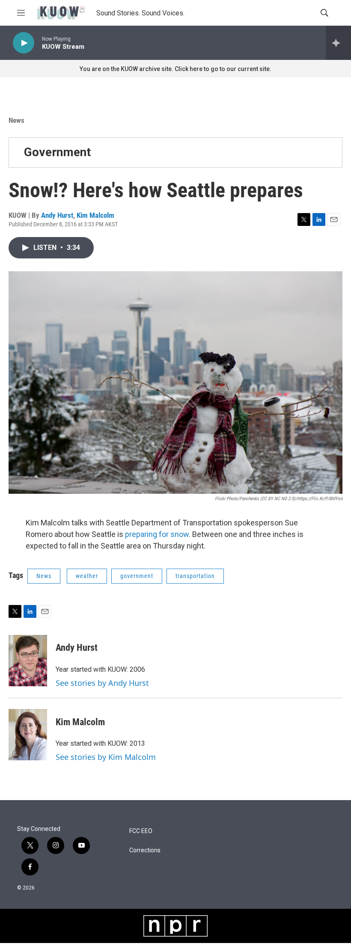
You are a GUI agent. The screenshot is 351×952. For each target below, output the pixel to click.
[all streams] (338, 43)
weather (87, 575)
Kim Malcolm (95, 215)
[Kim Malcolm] (28, 734)
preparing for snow (157, 534)
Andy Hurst (57, 215)
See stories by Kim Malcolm (106, 757)
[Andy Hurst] (28, 660)
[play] (23, 43)
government (136, 575)
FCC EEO (140, 831)
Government (57, 152)
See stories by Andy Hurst (102, 683)
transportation (195, 575)
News (16, 120)
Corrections (145, 850)
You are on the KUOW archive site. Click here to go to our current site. (175, 68)
